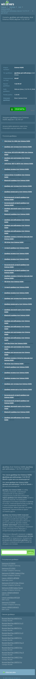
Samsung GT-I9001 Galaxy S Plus (13, 573)
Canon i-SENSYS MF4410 (10, 607)
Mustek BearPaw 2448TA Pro (12, 638)
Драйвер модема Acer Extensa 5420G (16, 169)
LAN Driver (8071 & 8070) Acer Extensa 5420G (18, 163)
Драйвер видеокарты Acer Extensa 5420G (18, 192)
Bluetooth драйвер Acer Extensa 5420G (17, 180)
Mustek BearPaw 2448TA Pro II (12, 633)
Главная (3, 7)
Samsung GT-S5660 (8, 602)
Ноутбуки (12, 7)
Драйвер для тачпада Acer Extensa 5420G (18, 147)
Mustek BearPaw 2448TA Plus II (13, 643)
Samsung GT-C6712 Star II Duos (13, 583)
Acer (19, 7)
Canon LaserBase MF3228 (11, 598)
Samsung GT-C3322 (8, 568)
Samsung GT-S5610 (8, 563)
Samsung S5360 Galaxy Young (12, 588)
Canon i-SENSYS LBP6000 (10, 578)
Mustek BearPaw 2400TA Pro (12, 662)
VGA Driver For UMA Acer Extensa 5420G (17, 141)
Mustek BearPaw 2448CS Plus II (13, 653)
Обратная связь (11, 672)
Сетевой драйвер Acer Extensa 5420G (16, 248)
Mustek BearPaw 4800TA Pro (12, 628)
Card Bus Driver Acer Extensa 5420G (15, 343)
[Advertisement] (18, 42)
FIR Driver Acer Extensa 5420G (13, 242)
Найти (30, 552)
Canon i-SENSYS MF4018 (10, 593)
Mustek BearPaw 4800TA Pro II (12, 623)
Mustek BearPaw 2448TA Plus (12, 648)
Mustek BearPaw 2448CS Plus (12, 657)
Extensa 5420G (5, 9)
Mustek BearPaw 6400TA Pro (12, 618)
